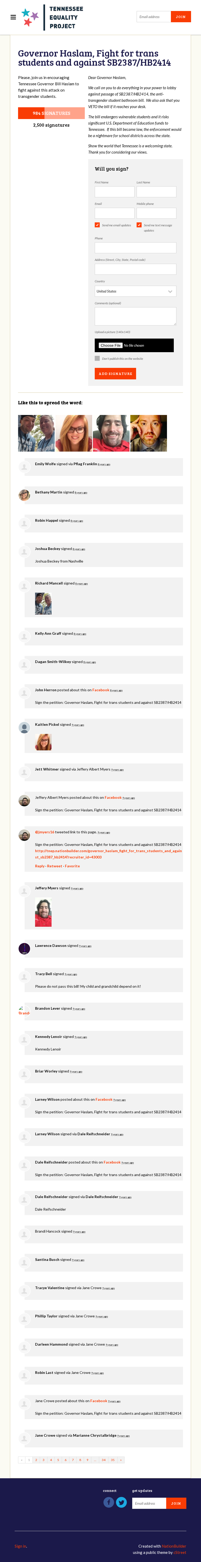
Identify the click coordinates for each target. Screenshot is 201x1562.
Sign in (20, 1546)
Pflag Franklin (85, 464)
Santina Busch (47, 1259)
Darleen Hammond (51, 1344)
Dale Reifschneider (93, 1134)
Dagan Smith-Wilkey (53, 661)
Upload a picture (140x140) (112, 332)
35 (113, 1460)
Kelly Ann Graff (48, 633)
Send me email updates (116, 225)
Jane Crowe (45, 1435)
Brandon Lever (47, 1008)
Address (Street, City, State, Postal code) (120, 260)
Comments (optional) (108, 303)
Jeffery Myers (46, 888)
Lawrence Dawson (50, 945)
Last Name (143, 182)
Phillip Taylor (46, 1316)
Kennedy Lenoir (48, 1036)
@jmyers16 (44, 832)
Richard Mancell (49, 583)
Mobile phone (145, 204)
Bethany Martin (48, 492)
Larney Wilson (47, 1099)
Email (98, 204)
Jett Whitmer (47, 769)
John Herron (46, 690)
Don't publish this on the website (122, 359)
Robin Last (44, 1372)
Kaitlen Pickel (47, 724)
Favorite (72, 866)
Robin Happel (46, 520)
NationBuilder (174, 1546)
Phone (99, 238)
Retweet (54, 866)
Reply (39, 866)
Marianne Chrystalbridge (94, 1435)
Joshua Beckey (47, 548)
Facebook (100, 690)
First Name (102, 182)
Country (100, 281)
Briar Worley (46, 1071)
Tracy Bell (43, 973)
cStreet (180, 1552)
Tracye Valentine (49, 1287)
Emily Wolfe (45, 464)
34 (103, 1460)
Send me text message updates (158, 227)
